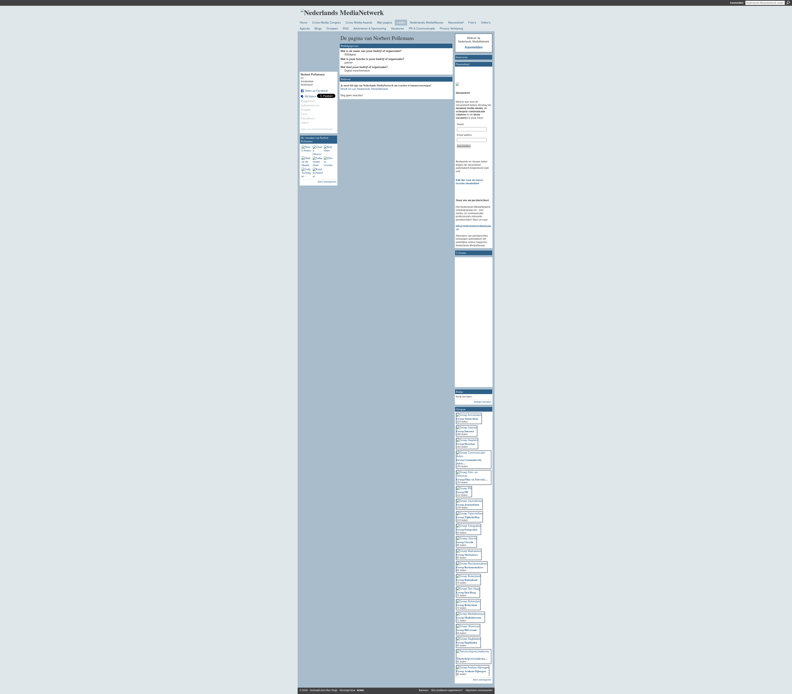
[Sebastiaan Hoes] (318, 161)
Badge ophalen (482, 401)
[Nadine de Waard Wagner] (306, 161)
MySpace (310, 96)
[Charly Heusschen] (318, 150)
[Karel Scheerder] (318, 172)
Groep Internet (465, 431)
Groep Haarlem (465, 444)
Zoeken (788, 3)
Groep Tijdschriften (468, 517)
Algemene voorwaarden (479, 690)
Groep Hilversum (466, 630)
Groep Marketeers (467, 555)
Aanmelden (736, 2)
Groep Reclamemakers (469, 567)
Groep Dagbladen (466, 642)
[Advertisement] (472, 323)
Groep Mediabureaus (468, 617)
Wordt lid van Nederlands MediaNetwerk (364, 88)
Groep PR (462, 492)
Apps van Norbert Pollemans (317, 129)
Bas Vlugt (331, 690)
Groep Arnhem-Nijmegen (471, 671)
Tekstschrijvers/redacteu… (472, 658)
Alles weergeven (327, 181)
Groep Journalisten (467, 504)
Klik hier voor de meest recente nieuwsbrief (469, 182)
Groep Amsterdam (467, 418)
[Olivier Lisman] (329, 161)
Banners (423, 690)
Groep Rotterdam (466, 605)
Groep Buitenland (466, 580)
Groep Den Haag (466, 592)
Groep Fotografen (466, 529)
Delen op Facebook (316, 90)
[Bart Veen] (329, 150)
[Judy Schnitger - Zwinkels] (306, 172)
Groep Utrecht (464, 542)
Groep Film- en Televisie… (472, 479)
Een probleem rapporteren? (447, 690)
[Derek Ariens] (306, 150)
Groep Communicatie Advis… (469, 461)
